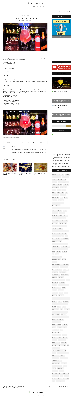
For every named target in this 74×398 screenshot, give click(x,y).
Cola (67, 236)
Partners (48, 386)
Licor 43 (61, 292)
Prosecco (6, 137)
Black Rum (54, 200)
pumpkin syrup (61, 337)
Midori (53, 309)
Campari (65, 210)
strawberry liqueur (56, 360)
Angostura (54, 182)
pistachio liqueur (56, 332)
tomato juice (60, 368)
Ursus (60, 373)
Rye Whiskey (63, 342)
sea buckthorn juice (56, 350)
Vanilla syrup (66, 373)
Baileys (53, 192)
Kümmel (64, 287)
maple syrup (65, 301)
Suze (53, 365)
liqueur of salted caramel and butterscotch (59, 298)
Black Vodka (61, 200)
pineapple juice (55, 329)
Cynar (53, 251)
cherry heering (55, 220)
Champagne (54, 215)
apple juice (66, 184)
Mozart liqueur (55, 311)
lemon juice (61, 290)
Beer (61, 197)
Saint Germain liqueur (57, 345)
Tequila (54, 368)
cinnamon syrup (55, 225)
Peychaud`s (59, 327)
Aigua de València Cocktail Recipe (61, 86)
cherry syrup (55, 223)
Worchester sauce (60, 381)
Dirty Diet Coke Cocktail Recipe (61, 114)
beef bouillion (55, 197)
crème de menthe (56, 246)
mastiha (54, 306)
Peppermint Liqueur (56, 324)
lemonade (54, 290)
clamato (54, 228)
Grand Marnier (62, 272)
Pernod (54, 327)
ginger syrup (55, 272)
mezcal (63, 306)
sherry (64, 350)
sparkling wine (55, 358)
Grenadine (54, 277)
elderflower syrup (56, 259)
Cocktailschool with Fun (10, 387)
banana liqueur (60, 192)
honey (68, 279)
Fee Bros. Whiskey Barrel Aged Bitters (60, 264)
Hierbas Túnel (62, 279)
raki (67, 337)
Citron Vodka (64, 225)
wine (53, 381)
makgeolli (54, 301)
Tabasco (64, 365)
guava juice (61, 277)
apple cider (59, 184)
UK (13, 100)
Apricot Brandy (63, 187)
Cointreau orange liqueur (58, 236)
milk (58, 309)
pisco (62, 329)
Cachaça (54, 210)
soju (53, 355)
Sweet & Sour (58, 365)
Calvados (59, 210)
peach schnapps (60, 319)
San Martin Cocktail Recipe (61, 100)
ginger (53, 269)
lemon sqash (55, 292)
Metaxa (59, 306)
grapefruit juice (56, 274)
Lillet (66, 292)
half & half (54, 279)
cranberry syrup (64, 238)
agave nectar (60, 174)
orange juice (64, 314)
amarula (54, 179)
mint (62, 309)
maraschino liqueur (56, 304)
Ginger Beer (65, 269)
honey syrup (55, 282)
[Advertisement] (25, 189)
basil (67, 192)
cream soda (59, 241)
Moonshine (66, 309)
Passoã (53, 319)
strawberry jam (63, 358)
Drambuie (59, 251)
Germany (17, 100)
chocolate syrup (63, 223)
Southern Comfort (60, 355)
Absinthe (54, 174)
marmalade (65, 304)
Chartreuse (54, 218)
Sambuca (54, 347)
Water (58, 378)
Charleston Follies (63, 215)
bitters (65, 197)
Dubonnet (64, 251)
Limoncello (61, 295)
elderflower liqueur (57, 256)
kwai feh (59, 287)
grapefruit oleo (64, 274)
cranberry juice (55, 238)
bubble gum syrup (56, 205)
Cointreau (64, 233)
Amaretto (67, 174)
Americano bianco (62, 179)
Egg (53, 254)
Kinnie (53, 287)
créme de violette (66, 246)
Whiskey (62, 378)
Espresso (64, 259)
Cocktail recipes (25, 15)
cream (53, 241)
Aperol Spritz (43, 58)
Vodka (53, 378)
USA (11, 100)
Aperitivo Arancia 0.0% (63, 182)
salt (68, 345)
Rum (59, 342)
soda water (16, 137)
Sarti (10, 137)
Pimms (65, 327)
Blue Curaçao (55, 202)
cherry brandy (62, 218)
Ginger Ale (59, 269)
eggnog (57, 254)
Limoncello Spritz (17, 59)
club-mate (60, 228)
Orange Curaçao (55, 314)
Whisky (67, 378)
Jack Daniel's (62, 282)
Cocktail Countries (20, 386)
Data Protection (63, 386)
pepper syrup (65, 324)
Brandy (61, 202)
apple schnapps (55, 187)
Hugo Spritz (8, 59)
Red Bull (54, 342)
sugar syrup (64, 363)
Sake (65, 345)
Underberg (54, 373)
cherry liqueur (64, 220)
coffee (53, 233)
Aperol (53, 184)
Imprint (55, 386)
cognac (58, 233)
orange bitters (64, 311)
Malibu (60, 301)
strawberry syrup (56, 363)
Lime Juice (54, 295)
